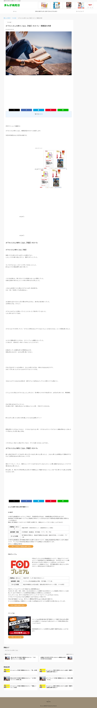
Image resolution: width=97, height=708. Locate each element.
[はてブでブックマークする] (38, 110)
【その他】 (9, 22)
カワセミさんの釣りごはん (12, 650)
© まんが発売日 (43, 705)
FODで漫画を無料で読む (18, 605)
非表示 (40, 114)
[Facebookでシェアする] (26, 110)
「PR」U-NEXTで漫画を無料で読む (21, 546)
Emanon (55, 705)
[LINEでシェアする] (63, 110)
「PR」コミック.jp (16, 637)
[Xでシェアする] (14, 110)
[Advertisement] (38, 89)
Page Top (48, 701)
